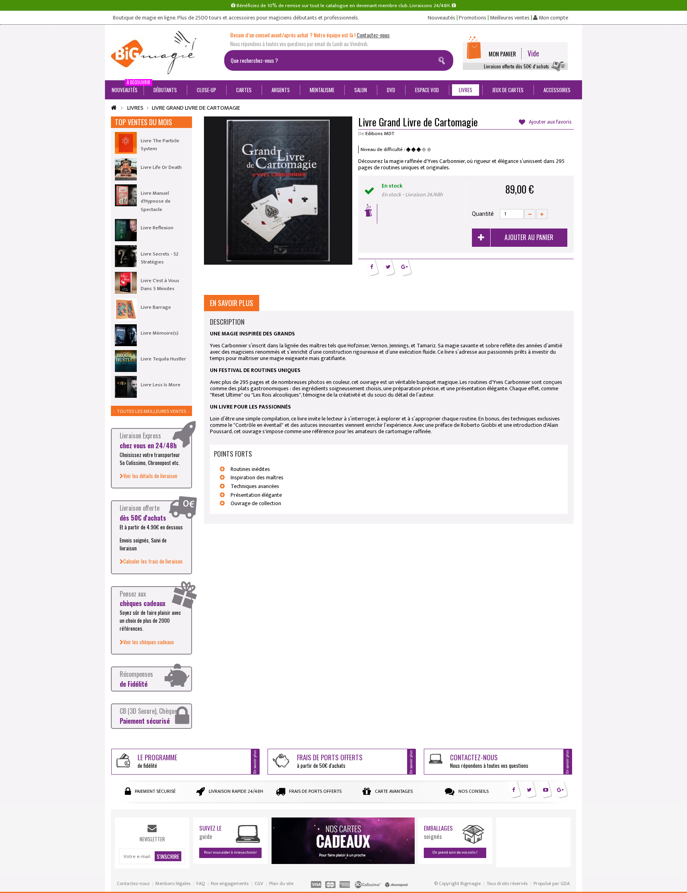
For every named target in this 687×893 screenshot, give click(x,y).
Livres (465, 90)
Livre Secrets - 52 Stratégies (160, 258)
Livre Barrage (156, 307)
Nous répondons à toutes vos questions (489, 760)
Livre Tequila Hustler (163, 358)
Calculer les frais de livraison (152, 561)
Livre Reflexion (157, 227)
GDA (565, 883)
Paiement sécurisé (155, 791)
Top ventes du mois (143, 122)
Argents (281, 90)
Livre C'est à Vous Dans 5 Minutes (160, 284)
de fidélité (157, 760)
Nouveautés (441, 18)
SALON (360, 90)
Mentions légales (172, 883)
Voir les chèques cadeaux (148, 642)
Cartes (244, 90)
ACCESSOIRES (557, 90)
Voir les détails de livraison (150, 476)
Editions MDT (379, 133)
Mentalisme (322, 90)
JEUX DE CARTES (508, 90)
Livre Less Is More (160, 384)
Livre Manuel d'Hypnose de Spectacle (156, 201)
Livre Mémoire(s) (160, 333)
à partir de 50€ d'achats (330, 760)
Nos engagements (229, 883)
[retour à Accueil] (113, 107)
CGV (258, 883)
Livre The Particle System (160, 144)
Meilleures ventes (510, 18)
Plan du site (281, 883)
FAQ (200, 883)
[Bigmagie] (164, 52)
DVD (391, 90)
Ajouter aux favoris (549, 122)
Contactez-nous (133, 883)
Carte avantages (394, 791)
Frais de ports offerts (315, 791)
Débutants (165, 90)
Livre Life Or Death (161, 167)
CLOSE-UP (206, 90)
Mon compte (553, 18)
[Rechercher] (443, 59)
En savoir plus (231, 303)
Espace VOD (427, 90)
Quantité (483, 214)
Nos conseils (473, 791)
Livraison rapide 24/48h (236, 791)
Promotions (472, 18)
